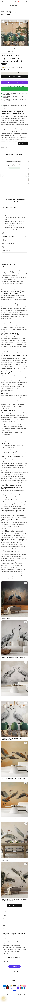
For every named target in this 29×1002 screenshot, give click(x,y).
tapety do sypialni (6, 388)
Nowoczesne (7, 467)
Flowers (6, 454)
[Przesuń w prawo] (17, 48)
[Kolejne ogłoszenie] (26, 1)
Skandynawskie (21, 417)
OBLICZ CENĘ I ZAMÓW (14, 76)
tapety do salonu (6, 406)
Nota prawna (19, 999)
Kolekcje (5, 922)
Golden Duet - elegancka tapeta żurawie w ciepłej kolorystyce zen (13, 779)
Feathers (6, 449)
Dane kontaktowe (11, 999)
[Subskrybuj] (24, 961)
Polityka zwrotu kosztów (11, 994)
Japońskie (7, 459)
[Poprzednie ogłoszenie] (2, 1)
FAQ (4, 925)
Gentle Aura (7, 453)
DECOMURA (13, 993)
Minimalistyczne (17, 419)
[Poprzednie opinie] (1, 175)
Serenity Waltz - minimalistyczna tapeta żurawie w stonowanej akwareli (13, 658)
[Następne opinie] (27, 175)
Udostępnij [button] (5, 147)
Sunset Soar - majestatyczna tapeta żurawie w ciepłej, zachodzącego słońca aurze (14, 819)
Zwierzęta (7, 451)
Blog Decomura (7, 919)
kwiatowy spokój (9, 575)
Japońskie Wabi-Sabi (9, 368)
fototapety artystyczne (13, 578)
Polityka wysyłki (22, 996)
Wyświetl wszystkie (14, 906)
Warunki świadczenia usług (11, 996)
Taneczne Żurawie (6, 618)
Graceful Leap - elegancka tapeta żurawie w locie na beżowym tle (14, 859)
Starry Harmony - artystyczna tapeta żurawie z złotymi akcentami (14, 698)
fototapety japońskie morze (9, 573)
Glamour (6, 465)
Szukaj (4, 915)
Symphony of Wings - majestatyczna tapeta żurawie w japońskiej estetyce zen (14, 900)
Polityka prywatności (22, 994)
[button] (2, 5)
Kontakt (5, 928)
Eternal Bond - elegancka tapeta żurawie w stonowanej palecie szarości (12, 739)
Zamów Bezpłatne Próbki (14, 89)
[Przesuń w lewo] (11, 48)
